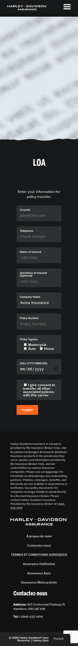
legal (49, 471)
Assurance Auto (39, 573)
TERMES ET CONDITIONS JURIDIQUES (39, 555)
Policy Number (29, 318)
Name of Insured (30, 252)
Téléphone (26, 230)
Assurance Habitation (39, 564)
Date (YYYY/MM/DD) (33, 363)
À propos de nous (39, 536)
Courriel (25, 209)
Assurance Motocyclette (39, 582)
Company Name (30, 297)
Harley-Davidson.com (47, 640)
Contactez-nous (39, 545)
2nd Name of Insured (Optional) (33, 274)
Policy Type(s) (28, 339)
